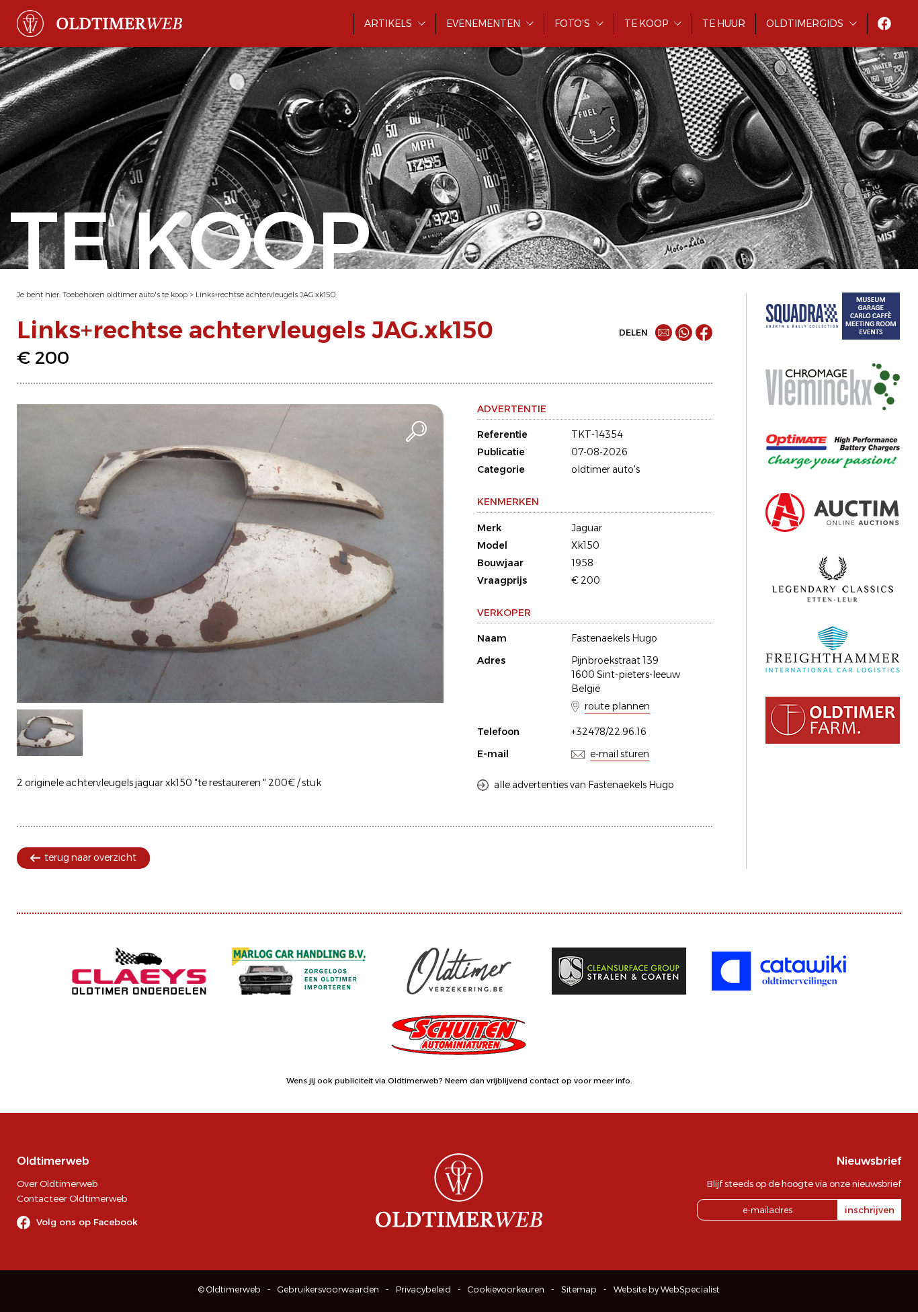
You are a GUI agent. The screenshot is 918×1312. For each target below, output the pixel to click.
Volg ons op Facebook (87, 1222)
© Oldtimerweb (229, 1289)
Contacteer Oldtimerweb (72, 1198)
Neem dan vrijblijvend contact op (508, 1080)
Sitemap (579, 1289)
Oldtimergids (804, 23)
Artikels (388, 23)
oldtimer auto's (605, 469)
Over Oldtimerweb (57, 1183)
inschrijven (869, 1209)
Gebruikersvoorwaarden (328, 1289)
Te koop (646, 23)
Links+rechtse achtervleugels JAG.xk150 (266, 294)
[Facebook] (704, 332)
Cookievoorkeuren (506, 1289)
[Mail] (663, 332)
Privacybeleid (423, 1289)
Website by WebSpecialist (667, 1289)
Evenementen (483, 23)
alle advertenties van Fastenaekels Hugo (584, 785)
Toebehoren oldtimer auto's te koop (124, 294)
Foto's (572, 23)
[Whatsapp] (683, 332)
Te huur (723, 23)
